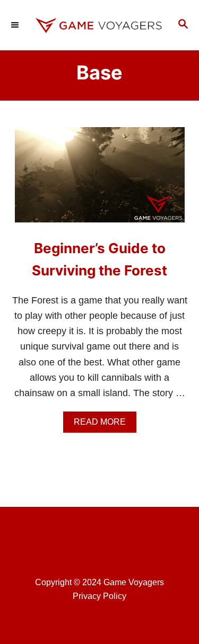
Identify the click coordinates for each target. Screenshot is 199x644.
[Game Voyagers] (99, 25)
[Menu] (16, 25)
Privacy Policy (99, 596)
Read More (103, 425)
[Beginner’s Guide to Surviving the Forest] (100, 179)
